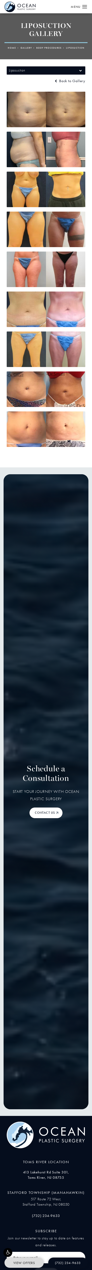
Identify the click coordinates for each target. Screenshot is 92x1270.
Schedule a (46, 774)
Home (12, 48)
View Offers (24, 1263)
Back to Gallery (71, 81)
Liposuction (75, 48)
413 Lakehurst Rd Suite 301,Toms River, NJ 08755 (46, 1175)
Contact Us (45, 813)
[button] (7, 1252)
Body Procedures (49, 48)
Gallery (26, 48)
